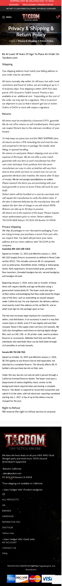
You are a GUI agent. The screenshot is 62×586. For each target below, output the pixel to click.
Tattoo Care (8, 533)
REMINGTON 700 (11, 522)
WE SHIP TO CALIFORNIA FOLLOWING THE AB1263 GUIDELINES (31, 8)
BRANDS (6, 510)
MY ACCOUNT (9, 542)
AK (3, 494)
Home (12, 41)
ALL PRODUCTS (10, 499)
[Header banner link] (31, 3)
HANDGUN (7, 516)
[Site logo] (31, 17)
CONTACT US (9, 548)
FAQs (5, 553)
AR (3, 505)
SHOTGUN (7, 527)
